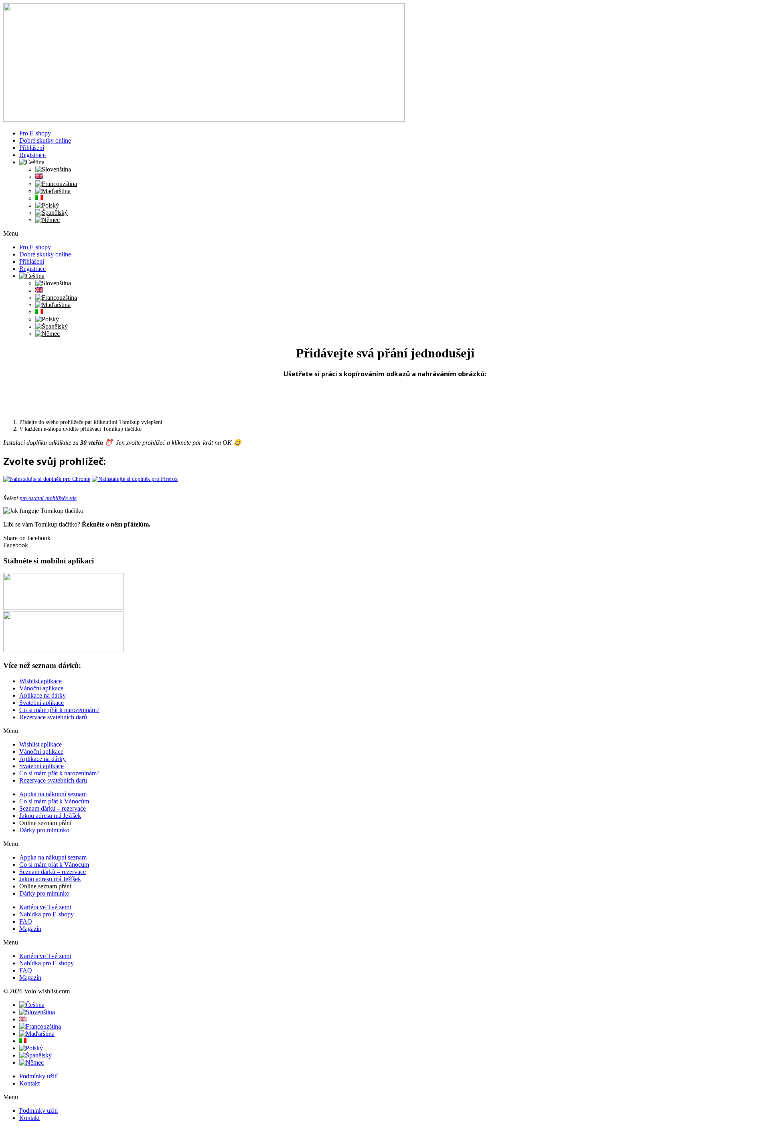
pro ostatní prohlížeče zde (48, 498)
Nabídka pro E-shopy (46, 914)
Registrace (32, 154)
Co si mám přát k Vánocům (54, 801)
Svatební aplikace (41, 702)
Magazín (30, 928)
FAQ (25, 921)
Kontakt (29, 1083)
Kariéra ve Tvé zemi (45, 907)
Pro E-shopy (35, 133)
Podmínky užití (38, 1076)
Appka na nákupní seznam (53, 794)
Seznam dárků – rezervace (52, 808)
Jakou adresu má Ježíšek (50, 815)
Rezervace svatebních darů (53, 717)
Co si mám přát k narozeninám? (59, 709)
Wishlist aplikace (40, 681)
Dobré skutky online (45, 140)
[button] (385, 233)
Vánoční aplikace (41, 688)
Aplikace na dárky (42, 695)
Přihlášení (31, 147)
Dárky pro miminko (44, 830)
